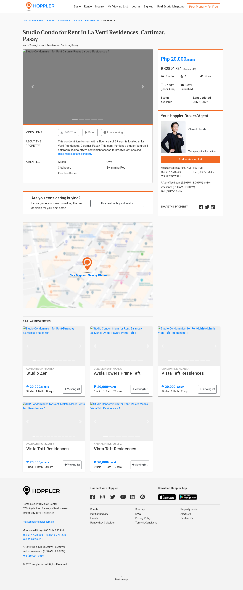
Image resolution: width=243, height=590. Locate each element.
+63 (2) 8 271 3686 (56, 534)
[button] (32, 86)
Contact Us (187, 518)
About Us (186, 513)
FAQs (138, 513)
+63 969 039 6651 (33, 539)
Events (94, 518)
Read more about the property (75, 153)
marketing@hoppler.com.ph (38, 521)
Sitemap (140, 509)
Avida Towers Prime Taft (117, 373)
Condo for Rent (33, 20)
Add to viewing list (190, 159)
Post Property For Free (203, 6)
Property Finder (189, 509)
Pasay (50, 20)
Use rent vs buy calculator (117, 203)
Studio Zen (36, 373)
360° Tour (70, 132)
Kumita (94, 509)
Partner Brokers (99, 513)
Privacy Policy (143, 518)
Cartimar (64, 20)
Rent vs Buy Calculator (102, 522)
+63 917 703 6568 (33, 534)
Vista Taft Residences (183, 373)
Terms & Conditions (146, 522)
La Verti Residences (86, 20)
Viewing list (73, 389)
